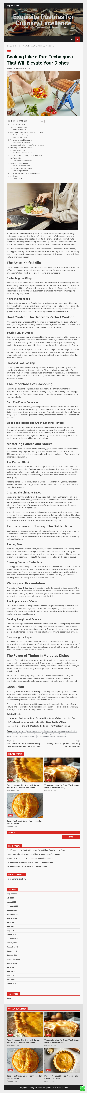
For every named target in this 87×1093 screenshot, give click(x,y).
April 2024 (10, 979)
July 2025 (10, 922)
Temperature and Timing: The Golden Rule (26, 155)
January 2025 (12, 943)
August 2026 (12, 894)
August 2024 (12, 963)
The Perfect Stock (19, 150)
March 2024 (11, 984)
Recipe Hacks (61, 737)
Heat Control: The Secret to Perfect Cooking (26, 132)
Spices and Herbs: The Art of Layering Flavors (28, 145)
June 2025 (10, 926)
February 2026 (12, 906)
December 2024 (13, 947)
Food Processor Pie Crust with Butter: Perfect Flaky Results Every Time (25, 770)
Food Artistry (46, 734)
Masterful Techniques (27, 737)
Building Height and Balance (22, 168)
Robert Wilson (13, 68)
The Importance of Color (21, 166)
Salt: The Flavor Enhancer (21, 143)
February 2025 (12, 939)
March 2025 (11, 935)
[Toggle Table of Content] (41, 121)
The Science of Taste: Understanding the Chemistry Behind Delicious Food (23, 744)
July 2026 (10, 898)
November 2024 (13, 951)
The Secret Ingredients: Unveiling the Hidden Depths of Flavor (38, 722)
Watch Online (77, 39)
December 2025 (13, 914)
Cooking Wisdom (51, 731)
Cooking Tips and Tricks (35, 731)
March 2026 (11, 902)
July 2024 (10, 967)
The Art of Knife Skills (17, 124)
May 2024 (10, 975)
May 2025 (10, 930)
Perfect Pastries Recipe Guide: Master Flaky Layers (27, 866)
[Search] (72, 39)
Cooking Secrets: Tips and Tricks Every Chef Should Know (63, 744)
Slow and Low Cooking (20, 137)
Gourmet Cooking (59, 734)
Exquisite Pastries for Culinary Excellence (43, 20)
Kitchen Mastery (12, 737)
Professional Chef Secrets (46, 737)
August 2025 (12, 918)
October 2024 (12, 955)
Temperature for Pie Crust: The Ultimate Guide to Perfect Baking (62, 770)
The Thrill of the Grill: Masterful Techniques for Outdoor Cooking (40, 726)
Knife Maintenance (19, 130)
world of (23, 233)
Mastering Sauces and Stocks (21, 148)
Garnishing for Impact (20, 171)
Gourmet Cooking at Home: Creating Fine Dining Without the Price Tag (42, 718)
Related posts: (18, 179)
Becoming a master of (23, 691)
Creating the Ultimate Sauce (22, 153)
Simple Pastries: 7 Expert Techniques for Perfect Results (25, 805)
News (9, 51)
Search (11, 833)
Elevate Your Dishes (19, 734)
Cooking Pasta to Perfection (22, 160)
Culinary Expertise (64, 731)
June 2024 (10, 971)
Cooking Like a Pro (19, 731)
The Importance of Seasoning (21, 140)
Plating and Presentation (19, 163)
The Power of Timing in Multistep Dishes (25, 173)
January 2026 (12, 910)
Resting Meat (17, 158)
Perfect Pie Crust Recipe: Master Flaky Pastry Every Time (30, 862)
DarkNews (51, 1087)
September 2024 (13, 959)
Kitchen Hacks (71, 734)
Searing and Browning (20, 135)
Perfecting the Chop (20, 127)
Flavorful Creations (34, 734)
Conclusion (14, 176)
